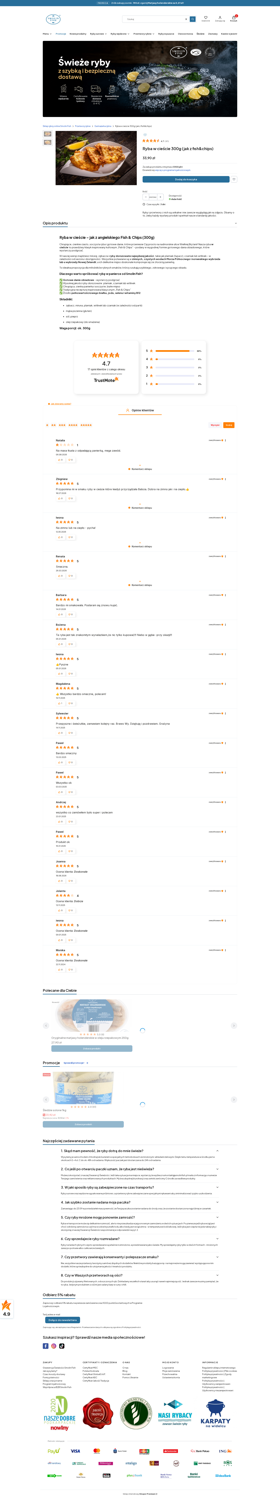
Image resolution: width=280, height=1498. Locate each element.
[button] (193, 19)
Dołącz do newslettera (63, 1319)
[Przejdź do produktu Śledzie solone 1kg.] (83, 1088)
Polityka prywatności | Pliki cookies (219, 1371)
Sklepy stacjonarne (52, 1380)
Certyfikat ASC (90, 1377)
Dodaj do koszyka (186, 179)
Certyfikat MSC (90, 1367)
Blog (124, 1371)
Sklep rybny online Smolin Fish (57, 126)
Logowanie (168, 1367)
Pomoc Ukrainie (130, 1377)
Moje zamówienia (171, 1371)
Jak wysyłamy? (50, 1371)
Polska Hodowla (91, 1371)
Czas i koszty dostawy (54, 1374)
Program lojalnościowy (54, 1384)
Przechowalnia (169, 1374)
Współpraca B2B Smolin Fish (57, 1387)
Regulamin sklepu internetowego (219, 1367)
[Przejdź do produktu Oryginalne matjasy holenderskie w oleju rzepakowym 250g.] (91, 1015)
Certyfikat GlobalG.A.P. (94, 1374)
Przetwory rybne (83, 126)
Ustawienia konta (171, 1377)
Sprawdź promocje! (74, 1063)
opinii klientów (106, 369)
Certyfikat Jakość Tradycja (96, 1380)
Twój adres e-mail (51, 1314)
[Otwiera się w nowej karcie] (45, 1346)
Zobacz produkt (91, 1048)
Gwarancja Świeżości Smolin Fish (59, 1367)
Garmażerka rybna (102, 126)
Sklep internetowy (139, 1494)
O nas (125, 1367)
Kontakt (126, 1374)
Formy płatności (51, 1377)
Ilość (145, 191)
